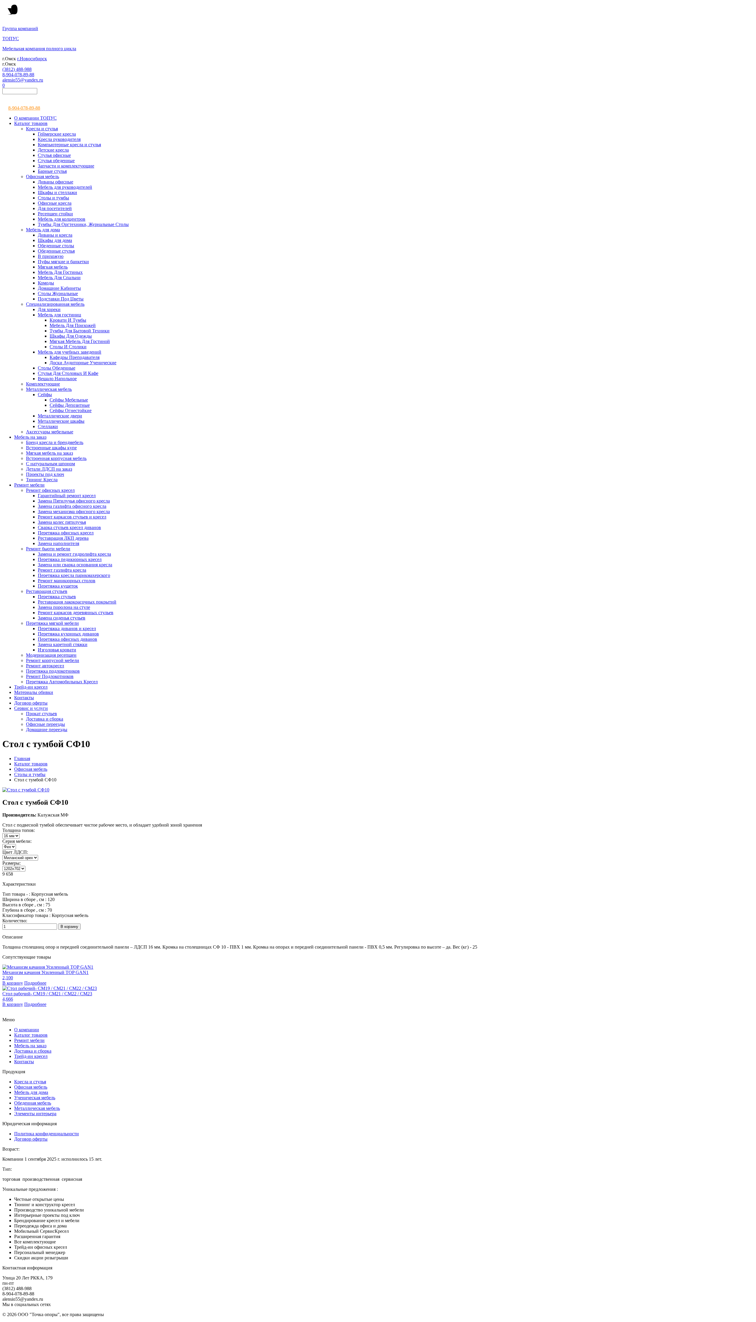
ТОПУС (10, 38)
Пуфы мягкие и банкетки (63, 261)
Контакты (24, 697)
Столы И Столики (68, 346)
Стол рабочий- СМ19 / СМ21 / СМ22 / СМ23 (47, 993)
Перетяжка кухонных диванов (68, 633)
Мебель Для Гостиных (60, 272)
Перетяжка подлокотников (53, 671)
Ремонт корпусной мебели (52, 660)
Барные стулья (52, 171)
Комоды (46, 282)
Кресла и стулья (42, 128)
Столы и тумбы (53, 197)
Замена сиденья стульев (61, 617)
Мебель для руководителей (65, 187)
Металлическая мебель (49, 389)
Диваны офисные (55, 181)
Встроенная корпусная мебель (56, 458)
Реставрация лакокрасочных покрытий (77, 601)
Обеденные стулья (56, 250)
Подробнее (35, 983)
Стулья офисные (54, 155)
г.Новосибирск (32, 58)
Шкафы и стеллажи (57, 192)
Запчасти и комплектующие (66, 165)
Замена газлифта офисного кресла (72, 506)
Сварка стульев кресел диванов (69, 527)
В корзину (12, 983)
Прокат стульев (41, 713)
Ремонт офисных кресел (50, 490)
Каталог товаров (31, 123)
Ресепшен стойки (55, 213)
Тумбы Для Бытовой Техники (80, 330)
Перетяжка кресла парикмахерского (74, 575)
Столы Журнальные (58, 293)
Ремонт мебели (29, 484)
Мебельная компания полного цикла (39, 48)
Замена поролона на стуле (64, 607)
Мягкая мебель (53, 266)
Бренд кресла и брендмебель (54, 442)
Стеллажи (48, 426)
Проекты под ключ (45, 474)
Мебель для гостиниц (59, 314)
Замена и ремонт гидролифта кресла (74, 554)
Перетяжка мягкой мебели (52, 623)
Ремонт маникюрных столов (66, 580)
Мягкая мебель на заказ (49, 453)
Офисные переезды (45, 724)
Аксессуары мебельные (49, 431)
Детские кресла (53, 149)
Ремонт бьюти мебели (48, 548)
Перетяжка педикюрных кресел (70, 559)
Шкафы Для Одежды (71, 336)
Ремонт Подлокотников (50, 676)
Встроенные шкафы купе (51, 447)
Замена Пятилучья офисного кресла (74, 500)
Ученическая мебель (34, 1097)
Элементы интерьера (35, 1113)
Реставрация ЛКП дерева (63, 538)
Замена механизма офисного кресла (74, 511)
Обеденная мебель (32, 1102)
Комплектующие (43, 383)
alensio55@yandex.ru (22, 79)
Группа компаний (20, 28)
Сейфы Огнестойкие (71, 410)
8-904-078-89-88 (18, 74)
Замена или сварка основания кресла (75, 564)
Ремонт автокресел (45, 665)
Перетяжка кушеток (58, 585)
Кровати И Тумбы (68, 320)
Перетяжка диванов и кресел (67, 628)
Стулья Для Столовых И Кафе (68, 373)
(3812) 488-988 (17, 69)
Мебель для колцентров (61, 219)
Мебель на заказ (30, 437)
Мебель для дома (43, 229)
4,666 (7, 998)
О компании (26, 1029)
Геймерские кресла (57, 133)
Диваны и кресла (55, 235)
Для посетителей (55, 208)
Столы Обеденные (56, 367)
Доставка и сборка (44, 718)
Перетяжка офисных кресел (66, 532)
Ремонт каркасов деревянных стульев (75, 612)
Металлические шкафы (61, 421)
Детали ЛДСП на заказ (49, 468)
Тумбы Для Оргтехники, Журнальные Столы (83, 224)
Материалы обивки (33, 692)
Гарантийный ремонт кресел (67, 495)
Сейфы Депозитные (70, 405)
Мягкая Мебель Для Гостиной (80, 341)
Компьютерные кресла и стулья (69, 144)
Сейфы (45, 394)
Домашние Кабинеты (59, 288)
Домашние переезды (46, 729)
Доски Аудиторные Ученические (83, 362)
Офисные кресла (54, 203)
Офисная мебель (42, 176)
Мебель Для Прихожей (73, 325)
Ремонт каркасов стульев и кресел (72, 516)
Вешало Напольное (57, 378)
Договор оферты (31, 702)
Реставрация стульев (46, 591)
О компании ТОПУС (35, 118)
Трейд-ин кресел (31, 687)
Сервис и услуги (31, 708)
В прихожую (50, 256)
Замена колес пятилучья (62, 522)
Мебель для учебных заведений (69, 352)
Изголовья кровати (57, 649)
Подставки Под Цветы (61, 298)
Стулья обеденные (56, 160)
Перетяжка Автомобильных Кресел (62, 681)
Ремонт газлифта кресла (62, 570)
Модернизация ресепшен (51, 655)
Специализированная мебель (55, 304)
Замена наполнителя (58, 543)
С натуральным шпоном (50, 463)
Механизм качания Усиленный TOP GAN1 (45, 972)
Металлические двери (60, 415)
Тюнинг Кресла (42, 479)
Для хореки (49, 309)
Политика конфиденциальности (46, 1133)
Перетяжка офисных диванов (67, 639)
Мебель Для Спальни (59, 277)
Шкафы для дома (55, 240)
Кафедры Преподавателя (75, 357)
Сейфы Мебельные (69, 399)
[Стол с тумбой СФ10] (25, 789)
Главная (22, 758)
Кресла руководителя (59, 139)
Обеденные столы (56, 245)
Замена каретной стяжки (62, 644)
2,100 (7, 977)
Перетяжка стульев (57, 596)
